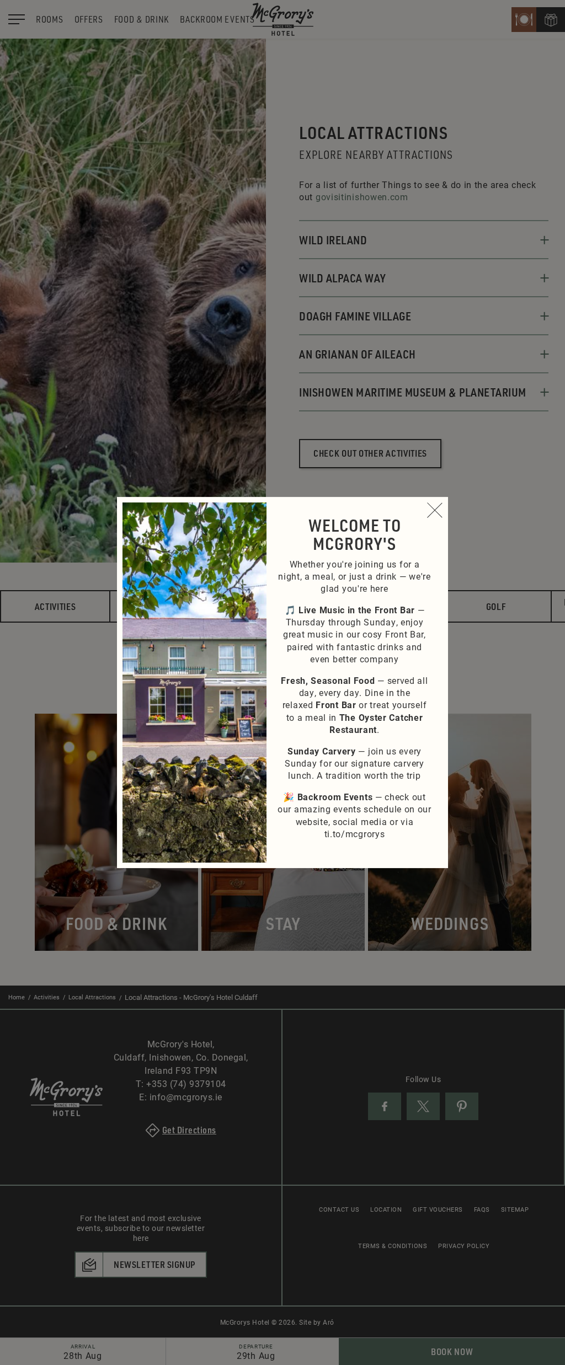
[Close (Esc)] (435, 510)
